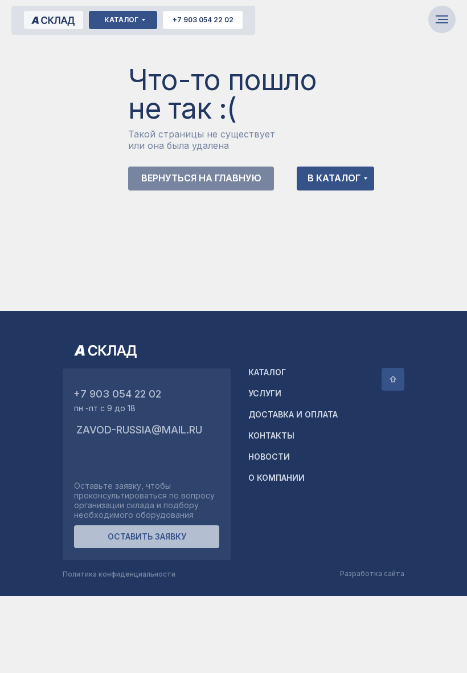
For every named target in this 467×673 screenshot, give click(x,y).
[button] (146, 536)
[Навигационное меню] (442, 19)
